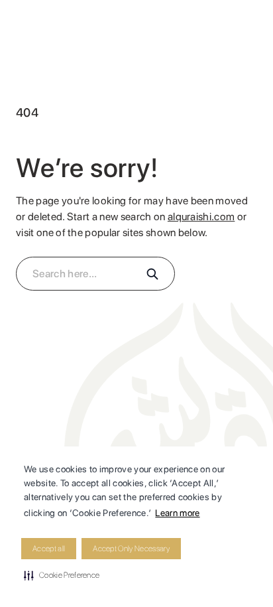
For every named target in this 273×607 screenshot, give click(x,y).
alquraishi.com (201, 216)
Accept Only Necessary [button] (131, 548)
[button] (61, 575)
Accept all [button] (48, 548)
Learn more (177, 512)
